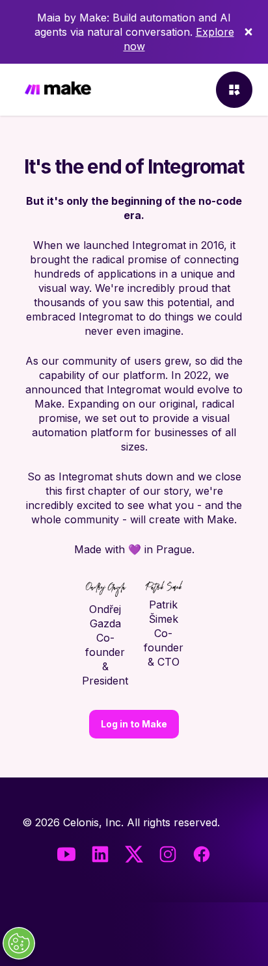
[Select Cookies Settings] (19, 943)
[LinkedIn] (100, 854)
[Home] (58, 90)
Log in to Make (134, 723)
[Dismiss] (248, 32)
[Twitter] (134, 854)
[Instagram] (168, 854)
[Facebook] (202, 854)
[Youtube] (66, 854)
